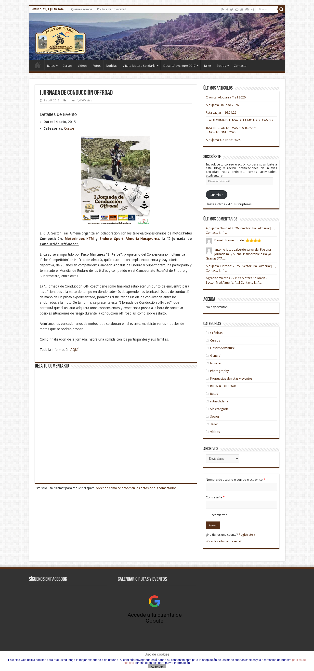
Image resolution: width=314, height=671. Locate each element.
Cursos (67, 66)
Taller (207, 66)
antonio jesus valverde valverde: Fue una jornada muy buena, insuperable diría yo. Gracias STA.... (239, 254)
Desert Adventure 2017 (179, 66)
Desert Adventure (222, 348)
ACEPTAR (157, 666)
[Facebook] (227, 10)
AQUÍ (74, 350)
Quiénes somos (81, 9)
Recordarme (218, 515)
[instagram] (252, 10)
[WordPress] (247, 10)
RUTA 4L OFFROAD (223, 386)
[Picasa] (237, 10)
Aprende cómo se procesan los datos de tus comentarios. (136, 488)
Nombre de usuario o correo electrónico (235, 479)
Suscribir (216, 195)
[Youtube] (242, 10)
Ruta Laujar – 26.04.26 (221, 112)
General (215, 355)
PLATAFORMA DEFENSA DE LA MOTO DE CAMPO (239, 120)
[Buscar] (281, 9)
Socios (221, 66)
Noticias (111, 66)
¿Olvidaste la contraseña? (224, 541)
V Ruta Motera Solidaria (139, 66)
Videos (215, 432)
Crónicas (216, 333)
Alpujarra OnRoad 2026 (222, 105)
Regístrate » (247, 534)
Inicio (37, 65)
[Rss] (223, 10)
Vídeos (82, 66)
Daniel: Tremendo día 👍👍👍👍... (238, 240)
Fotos (97, 66)
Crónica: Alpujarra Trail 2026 (226, 97)
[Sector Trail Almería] (157, 36)
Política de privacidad (111, 9)
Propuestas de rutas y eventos (231, 378)
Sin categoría (219, 409)
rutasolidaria (219, 401)
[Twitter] (232, 10)
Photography (219, 371)
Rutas (51, 66)
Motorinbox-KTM (79, 239)
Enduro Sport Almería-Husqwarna (129, 239)
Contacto (240, 66)
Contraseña (215, 497)
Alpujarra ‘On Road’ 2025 (223, 140)
